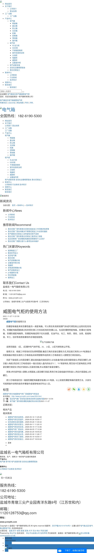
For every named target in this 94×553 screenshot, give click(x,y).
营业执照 (13, 11)
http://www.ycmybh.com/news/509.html (26, 396)
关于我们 (8, 6)
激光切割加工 (15, 70)
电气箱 (12, 21)
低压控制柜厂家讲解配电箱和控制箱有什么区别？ (27, 238)
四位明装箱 (12, 275)
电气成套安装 (15, 65)
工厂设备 (8, 13)
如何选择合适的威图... (16, 422)
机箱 (14, 33)
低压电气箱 (16, 94)
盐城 (10, 530)
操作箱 (14, 40)
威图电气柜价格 (9, 394)
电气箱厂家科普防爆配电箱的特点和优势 (25, 401)
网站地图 (20, 102)
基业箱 (14, 26)
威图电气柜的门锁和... (16, 436)
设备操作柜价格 (14, 262)
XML (31, 102)
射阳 (18, 530)
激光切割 (11, 258)
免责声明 (43, 533)
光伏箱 (14, 30)
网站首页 (8, 3)
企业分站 (11, 102)
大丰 (30, 530)
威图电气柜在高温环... (16, 419)
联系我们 (8, 84)
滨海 (26, 530)
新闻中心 (8, 72)
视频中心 (8, 82)
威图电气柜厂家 (21, 394)
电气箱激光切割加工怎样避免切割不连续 (23, 234)
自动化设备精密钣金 (17, 67)
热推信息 (3, 102)
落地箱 (14, 38)
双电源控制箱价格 (15, 267)
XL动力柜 (15, 45)
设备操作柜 (16, 62)
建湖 (22, 530)
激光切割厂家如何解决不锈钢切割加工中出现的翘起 (27, 231)
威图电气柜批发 (33, 394)
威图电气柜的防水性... (16, 434)
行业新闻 (13, 77)
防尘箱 (14, 28)
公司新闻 (13, 75)
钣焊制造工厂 (13, 250)
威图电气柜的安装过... (16, 439)
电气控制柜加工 (14, 270)
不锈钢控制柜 (17, 50)
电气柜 (12, 43)
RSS (26, 102)
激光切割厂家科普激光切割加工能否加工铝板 (25, 236)
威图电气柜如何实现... (16, 427)
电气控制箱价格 (14, 260)
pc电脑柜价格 (13, 272)
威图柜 (14, 60)
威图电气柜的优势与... (16, 424)
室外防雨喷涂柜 (18, 53)
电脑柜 (14, 57)
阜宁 (14, 530)
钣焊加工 (11, 277)
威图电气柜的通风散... (16, 431)
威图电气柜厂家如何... (16, 429)
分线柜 (14, 55)
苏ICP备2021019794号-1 (61, 525)
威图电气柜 (25, 94)
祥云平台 (13, 533)
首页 (13, 205)
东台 (34, 530)
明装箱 (14, 23)
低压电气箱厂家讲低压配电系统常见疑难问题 (27, 398)
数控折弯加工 (13, 253)
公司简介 (13, 8)
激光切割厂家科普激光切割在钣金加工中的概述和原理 (28, 229)
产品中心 (8, 18)
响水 (38, 530)
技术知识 (13, 80)
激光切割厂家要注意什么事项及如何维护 (23, 241)
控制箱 (14, 35)
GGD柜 (15, 48)
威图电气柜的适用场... (16, 417)
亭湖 (42, 530)
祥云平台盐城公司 (33, 533)
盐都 (46, 530)
